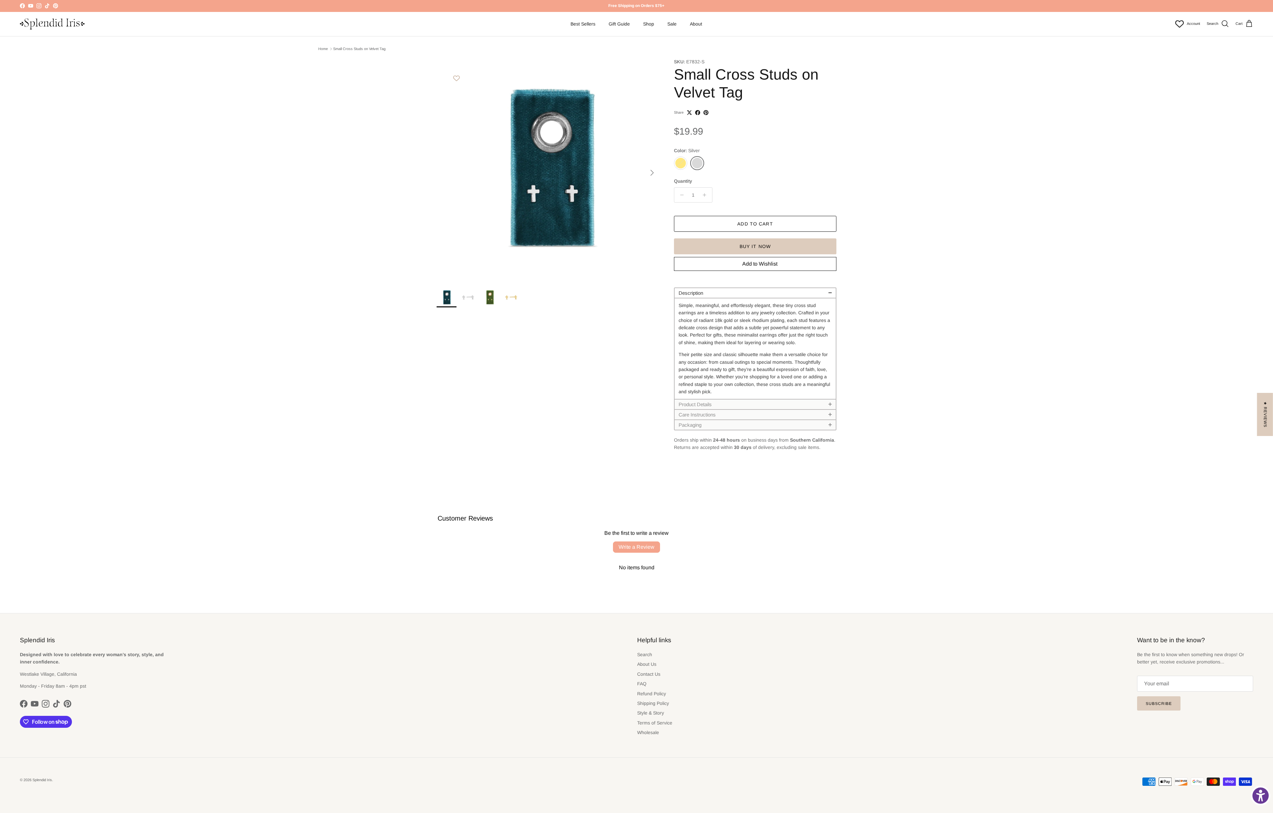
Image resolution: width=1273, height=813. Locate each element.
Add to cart (755, 223)
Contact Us (648, 674)
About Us (646, 664)
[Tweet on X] (689, 112)
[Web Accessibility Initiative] (1260, 795)
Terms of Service (654, 722)
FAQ (641, 683)
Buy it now (755, 246)
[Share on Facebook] (697, 112)
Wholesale (648, 732)
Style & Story (650, 713)
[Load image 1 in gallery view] (548, 169)
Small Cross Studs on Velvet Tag (359, 49)
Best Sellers (583, 24)
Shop (648, 24)
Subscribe (1159, 703)
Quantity (683, 181)
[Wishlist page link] (1179, 24)
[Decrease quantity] (680, 195)
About (696, 24)
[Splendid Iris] (52, 24)
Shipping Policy (653, 703)
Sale (672, 24)
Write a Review (636, 547)
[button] (755, 292)
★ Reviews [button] (1265, 414)
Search (644, 654)
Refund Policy (651, 693)
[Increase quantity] (706, 195)
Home (323, 49)
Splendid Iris (42, 780)
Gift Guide (619, 24)
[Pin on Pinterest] (705, 112)
